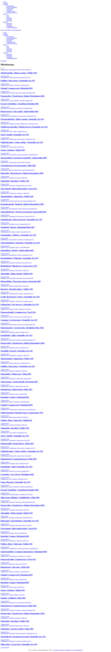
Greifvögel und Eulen (12, 12)
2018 (8, 16)
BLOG (5, 14)
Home (5, 1)
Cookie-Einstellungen (12, 27)
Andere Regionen (11, 11)
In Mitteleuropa (10, 6)
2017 (8, 15)
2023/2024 (9, 20)
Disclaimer (9, 24)
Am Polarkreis (10, 8)
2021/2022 (9, 19)
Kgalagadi (9, 10)
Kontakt (5, 22)
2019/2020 (9, 18)
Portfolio (6, 4)
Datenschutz (10, 26)
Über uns (6, 3)
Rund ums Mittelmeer (12, 7)
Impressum (9, 23)
